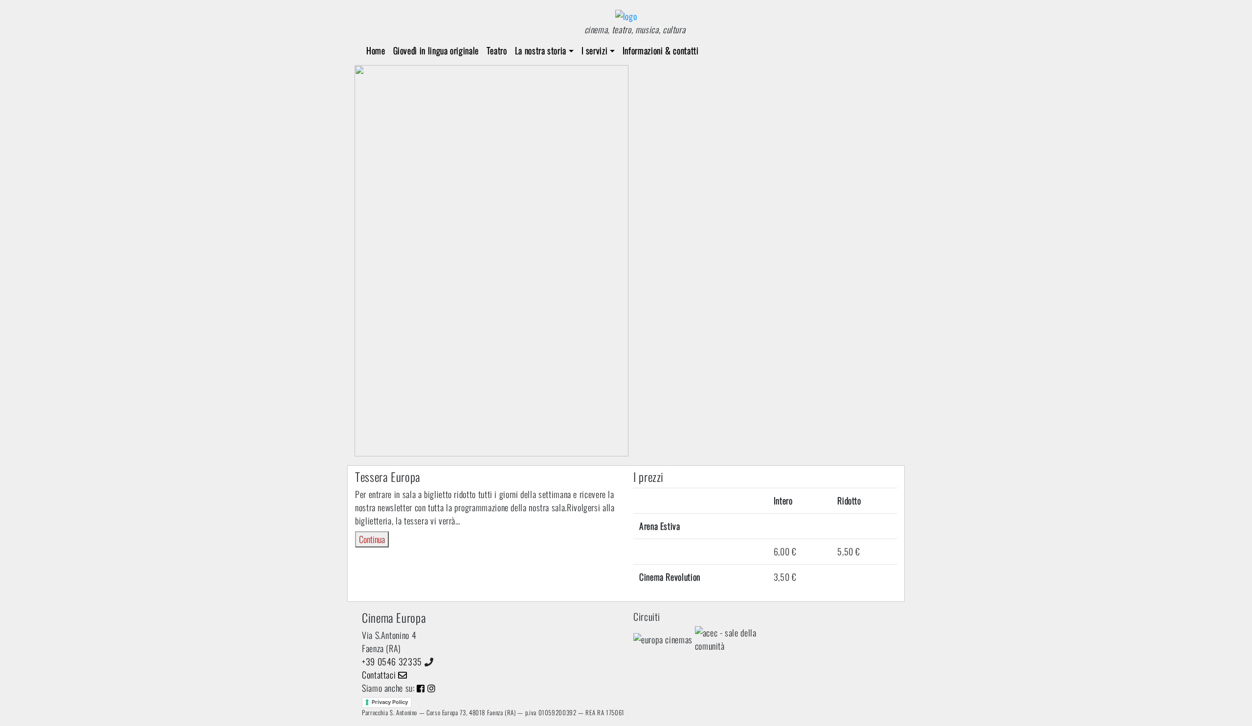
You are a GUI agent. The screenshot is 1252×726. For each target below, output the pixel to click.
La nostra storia (540, 50)
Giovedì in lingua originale (436, 50)
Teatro (497, 50)
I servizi (594, 50)
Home (375, 50)
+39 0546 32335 (392, 661)
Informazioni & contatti (661, 50)
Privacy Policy (390, 702)
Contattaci (380, 674)
